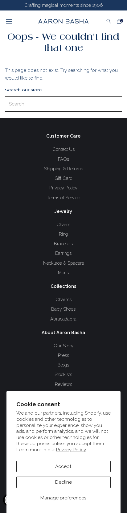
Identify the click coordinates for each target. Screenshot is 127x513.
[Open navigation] (16, 21)
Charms (63, 299)
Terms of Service (63, 197)
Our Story (63, 345)
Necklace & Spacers (63, 263)
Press (63, 355)
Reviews (63, 384)
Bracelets (63, 243)
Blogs (63, 364)
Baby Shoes (63, 309)
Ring (63, 234)
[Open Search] (108, 21)
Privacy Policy (71, 450)
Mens (63, 272)
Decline (63, 482)
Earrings (63, 253)
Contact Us (63, 149)
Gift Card (63, 178)
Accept (63, 466)
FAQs (63, 159)
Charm (63, 224)
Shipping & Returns (63, 168)
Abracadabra (63, 318)
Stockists (63, 374)
